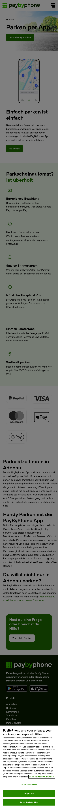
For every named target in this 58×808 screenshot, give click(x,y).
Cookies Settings (29, 784)
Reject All (29, 793)
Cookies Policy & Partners (41, 776)
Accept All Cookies (29, 802)
